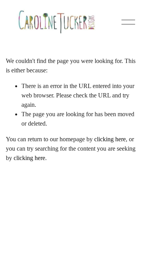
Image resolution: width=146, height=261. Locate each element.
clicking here (110, 139)
